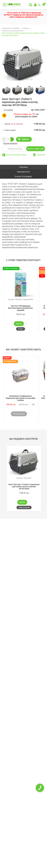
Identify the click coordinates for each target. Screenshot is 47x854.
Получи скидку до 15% (25, 114)
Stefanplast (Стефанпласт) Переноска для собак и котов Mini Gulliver (20, 398)
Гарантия (41, 155)
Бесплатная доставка (16, 155)
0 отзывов (8, 110)
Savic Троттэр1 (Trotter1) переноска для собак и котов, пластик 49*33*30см (24, 486)
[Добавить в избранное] (34, 139)
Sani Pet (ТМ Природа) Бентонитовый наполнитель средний (20, 308)
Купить (25, 139)
